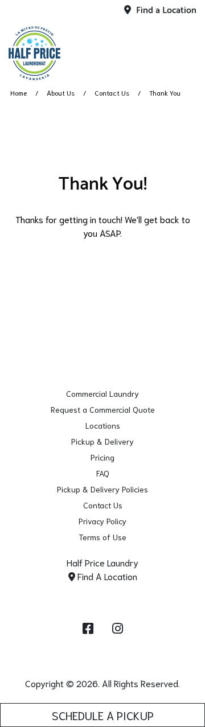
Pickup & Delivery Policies (102, 489)
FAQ (102, 473)
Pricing (102, 457)
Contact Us (112, 92)
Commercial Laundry (102, 393)
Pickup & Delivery (102, 441)
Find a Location (165, 10)
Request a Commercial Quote (103, 409)
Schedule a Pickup (103, 715)
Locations (102, 425)
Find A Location (106, 576)
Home (18, 92)
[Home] (65, 53)
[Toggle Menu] (183, 51)
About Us (61, 92)
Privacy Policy (102, 521)
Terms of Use (102, 537)
